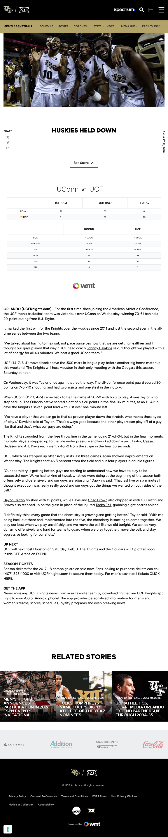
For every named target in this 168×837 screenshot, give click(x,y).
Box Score (81, 163)
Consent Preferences (43, 796)
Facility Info (151, 26)
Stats (97, 26)
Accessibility (46, 804)
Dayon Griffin (14, 500)
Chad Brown (97, 500)
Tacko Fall (103, 505)
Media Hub (128, 26)
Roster (63, 26)
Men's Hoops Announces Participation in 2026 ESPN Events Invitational (26, 707)
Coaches (80, 26)
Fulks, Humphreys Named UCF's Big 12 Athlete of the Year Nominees (82, 709)
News (110, 26)
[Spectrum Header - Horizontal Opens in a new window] (125, 10)
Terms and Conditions (74, 796)
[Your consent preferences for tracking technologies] (8, 829)
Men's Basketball (16, 691)
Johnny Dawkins (99, 348)
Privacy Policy (17, 796)
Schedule (46, 26)
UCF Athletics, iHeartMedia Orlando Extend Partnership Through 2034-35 (140, 709)
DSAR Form (99, 796)
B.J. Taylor (46, 319)
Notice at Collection (21, 804)
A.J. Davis (31, 446)
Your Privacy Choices (124, 796)
